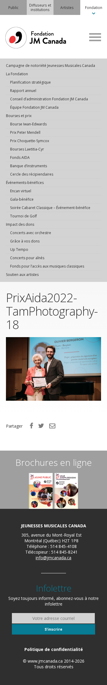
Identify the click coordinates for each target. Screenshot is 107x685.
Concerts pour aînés (27, 257)
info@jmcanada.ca (53, 557)
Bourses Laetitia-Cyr (27, 149)
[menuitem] (13, 7)
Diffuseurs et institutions (40, 7)
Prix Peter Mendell (25, 132)
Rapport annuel (23, 90)
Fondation (93, 7)
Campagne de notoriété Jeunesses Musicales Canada (50, 65)
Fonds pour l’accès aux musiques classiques (47, 266)
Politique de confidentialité (53, 649)
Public (13, 7)
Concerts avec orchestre (30, 232)
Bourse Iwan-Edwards (28, 124)
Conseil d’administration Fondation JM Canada (49, 99)
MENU (95, 37)
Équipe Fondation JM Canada (34, 107)
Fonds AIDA (20, 157)
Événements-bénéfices (25, 182)
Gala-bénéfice (22, 199)
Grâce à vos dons (25, 241)
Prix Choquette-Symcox (29, 140)
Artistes (67, 7)
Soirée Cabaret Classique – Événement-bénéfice (50, 207)
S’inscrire (53, 629)
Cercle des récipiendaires (31, 174)
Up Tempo (19, 249)
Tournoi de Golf (23, 216)
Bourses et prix (19, 115)
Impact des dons (20, 224)
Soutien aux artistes (22, 274)
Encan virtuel (20, 190)
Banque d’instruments (28, 165)
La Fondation (17, 73)
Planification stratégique (30, 82)
